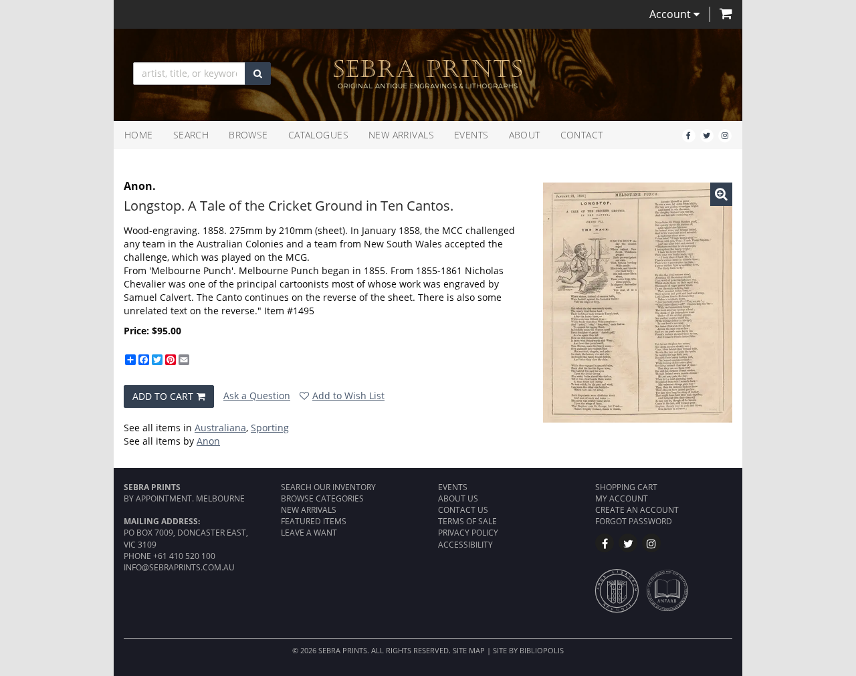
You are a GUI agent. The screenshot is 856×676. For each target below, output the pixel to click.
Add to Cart (162, 396)
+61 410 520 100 (184, 556)
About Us (458, 498)
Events (471, 134)
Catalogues (318, 134)
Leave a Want (309, 532)
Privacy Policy (468, 532)
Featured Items (313, 521)
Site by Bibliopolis (528, 650)
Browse (248, 134)
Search (191, 134)
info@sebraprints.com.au (179, 567)
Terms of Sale (467, 521)
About (524, 134)
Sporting (270, 427)
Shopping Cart (626, 487)
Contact (581, 134)
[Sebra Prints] (428, 75)
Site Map (469, 650)
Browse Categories (322, 498)
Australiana (220, 427)
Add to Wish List (348, 395)
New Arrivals (401, 134)
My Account (621, 498)
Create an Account (637, 510)
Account (671, 14)
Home (138, 134)
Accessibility (465, 544)
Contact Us (463, 510)
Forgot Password (633, 521)
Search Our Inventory (328, 487)
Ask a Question (256, 395)
